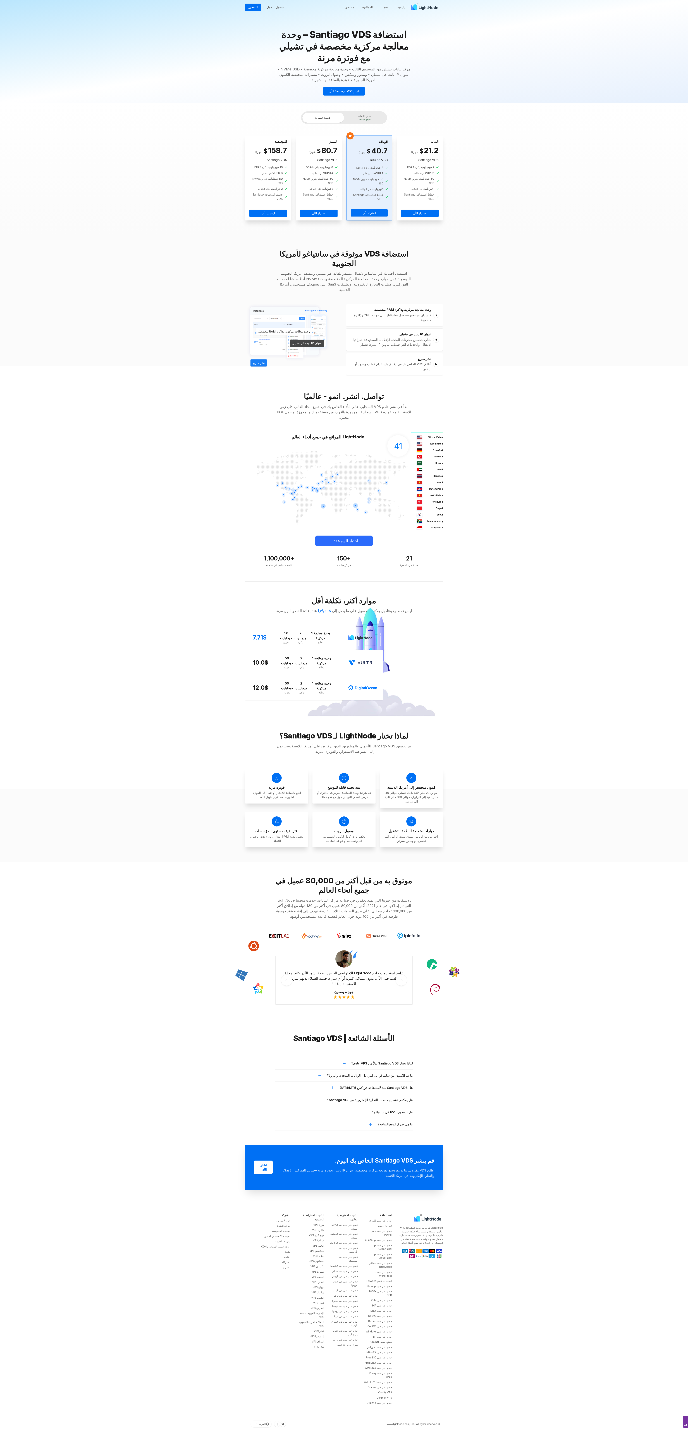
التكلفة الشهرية (323, 117)
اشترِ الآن (264, 1167)
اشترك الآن (419, 213)
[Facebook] (277, 1424)
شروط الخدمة (282, 1241)
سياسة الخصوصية (281, 1230)
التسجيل (253, 7)
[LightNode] (425, 7)
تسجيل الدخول (275, 7)
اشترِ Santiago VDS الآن (344, 91)
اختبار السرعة (346, 541)
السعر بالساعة (364, 118)
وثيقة (287, 1251)
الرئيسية (402, 7)
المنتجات (385, 7)
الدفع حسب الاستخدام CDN (275, 1246)
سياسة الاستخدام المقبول (277, 1236)
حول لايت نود (283, 1220)
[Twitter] (283, 1424)
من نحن (349, 7)
